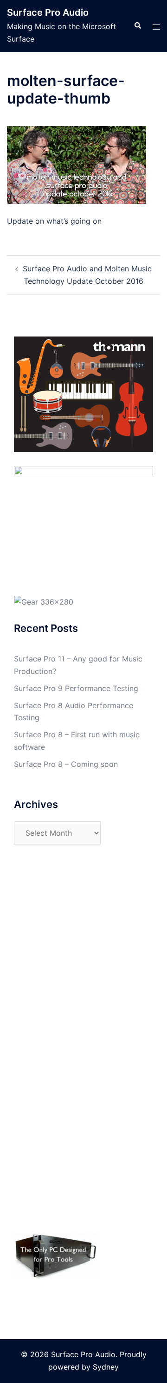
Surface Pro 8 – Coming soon (66, 764)
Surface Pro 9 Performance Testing (76, 688)
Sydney (106, 1366)
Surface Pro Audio (48, 12)
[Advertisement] (83, 955)
